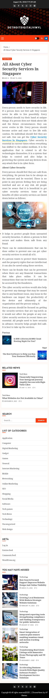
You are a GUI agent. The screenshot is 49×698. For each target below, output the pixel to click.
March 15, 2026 (27, 588)
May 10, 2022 (16, 78)
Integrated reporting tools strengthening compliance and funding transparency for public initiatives (32, 618)
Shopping (6, 494)
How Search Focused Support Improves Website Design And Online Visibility (32, 582)
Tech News (7, 59)
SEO (4, 488)
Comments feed (9, 555)
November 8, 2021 (10, 401)
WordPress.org (8, 560)
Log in (5, 545)
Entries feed (7, 550)
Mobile (5, 473)
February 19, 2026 (28, 606)
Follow (46, 38)
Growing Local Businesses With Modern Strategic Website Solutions (31, 600)
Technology (7, 519)
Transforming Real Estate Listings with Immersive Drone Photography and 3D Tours (32, 654)
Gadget (5, 453)
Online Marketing (10, 483)
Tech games (7, 509)
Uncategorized (8, 524)
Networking (7, 478)
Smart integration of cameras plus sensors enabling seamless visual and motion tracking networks (31, 637)
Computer (6, 443)
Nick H (6, 78)
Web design (7, 529)
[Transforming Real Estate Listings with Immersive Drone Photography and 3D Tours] (10, 653)
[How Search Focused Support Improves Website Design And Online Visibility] (10, 582)
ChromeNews (37, 692)
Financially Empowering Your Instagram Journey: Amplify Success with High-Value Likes (32, 381)
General (5, 463)
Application (7, 438)
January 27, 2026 (27, 625)
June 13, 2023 (26, 388)
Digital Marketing (10, 448)
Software (6, 504)
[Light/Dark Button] (37, 38)
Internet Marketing (10, 468)
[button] (2, 38)
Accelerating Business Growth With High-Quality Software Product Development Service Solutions (32, 672)
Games (5, 458)
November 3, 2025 (27, 660)
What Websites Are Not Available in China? (22, 398)
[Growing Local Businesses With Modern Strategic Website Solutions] (10, 600)
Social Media (7, 499)
